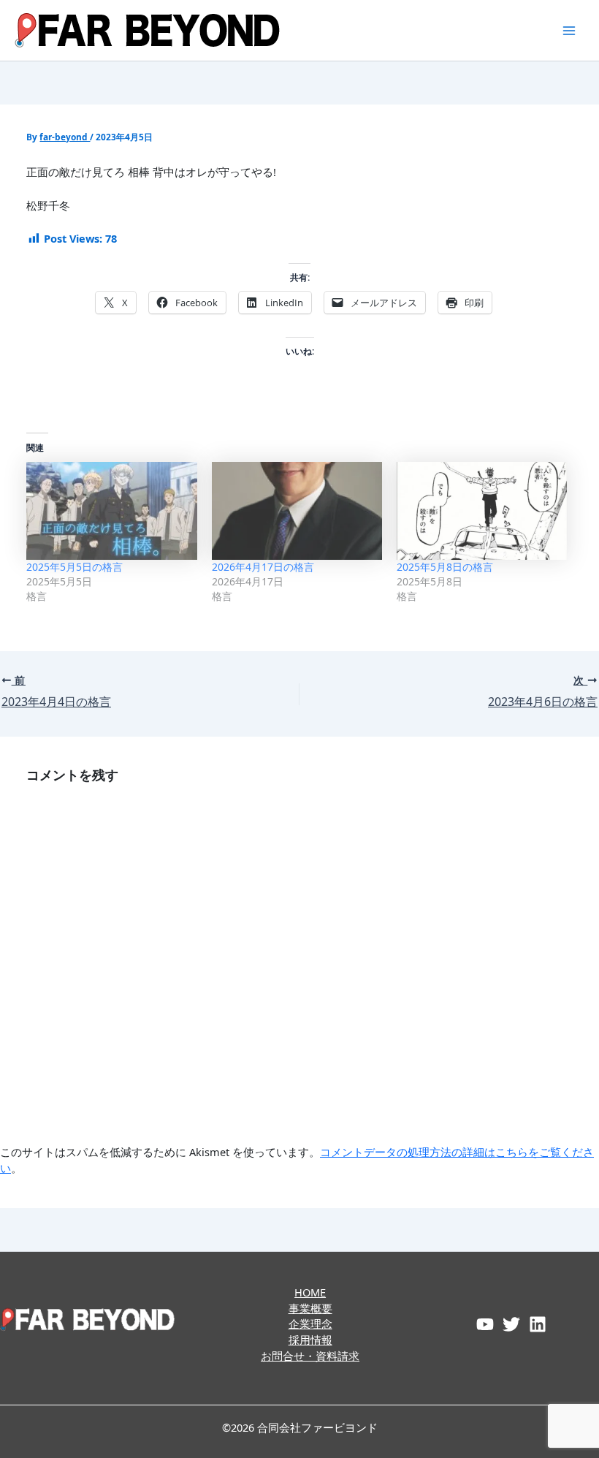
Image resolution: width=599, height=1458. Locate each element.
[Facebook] (485, 1324)
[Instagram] (537, 1324)
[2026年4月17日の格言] (297, 510)
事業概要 (310, 1308)
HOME (310, 1292)
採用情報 (310, 1339)
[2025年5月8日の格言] (482, 510)
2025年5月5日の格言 (74, 567)
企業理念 (310, 1323)
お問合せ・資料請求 (310, 1355)
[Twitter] (511, 1324)
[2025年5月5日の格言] (111, 510)
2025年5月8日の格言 (445, 567)
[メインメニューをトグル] (569, 30)
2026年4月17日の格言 (263, 567)
